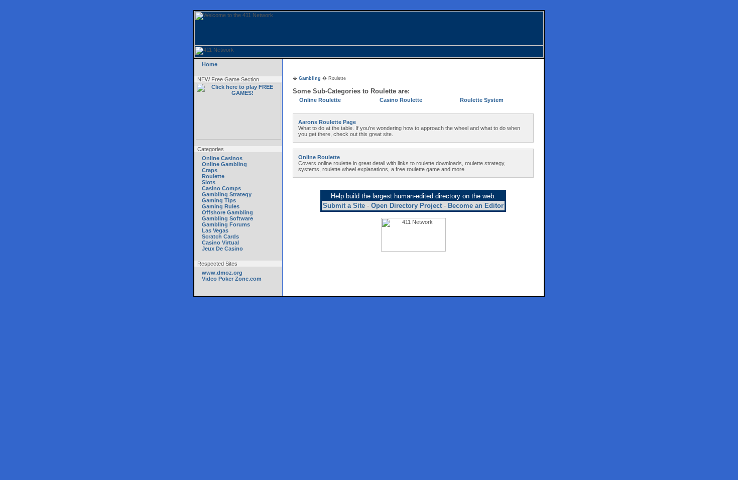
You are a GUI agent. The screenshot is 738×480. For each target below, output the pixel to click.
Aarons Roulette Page (327, 122)
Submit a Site (344, 205)
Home (209, 64)
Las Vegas (215, 230)
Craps (209, 170)
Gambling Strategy (227, 194)
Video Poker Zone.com (232, 279)
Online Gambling (224, 164)
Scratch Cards (220, 236)
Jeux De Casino (222, 249)
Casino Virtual (220, 242)
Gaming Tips (219, 200)
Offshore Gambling (227, 212)
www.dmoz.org (222, 273)
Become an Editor (476, 205)
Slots (208, 182)
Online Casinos (222, 158)
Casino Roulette (401, 100)
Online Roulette (320, 100)
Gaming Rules (220, 206)
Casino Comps (221, 188)
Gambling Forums (226, 224)
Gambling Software (227, 218)
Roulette (213, 176)
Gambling (310, 78)
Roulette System (482, 100)
